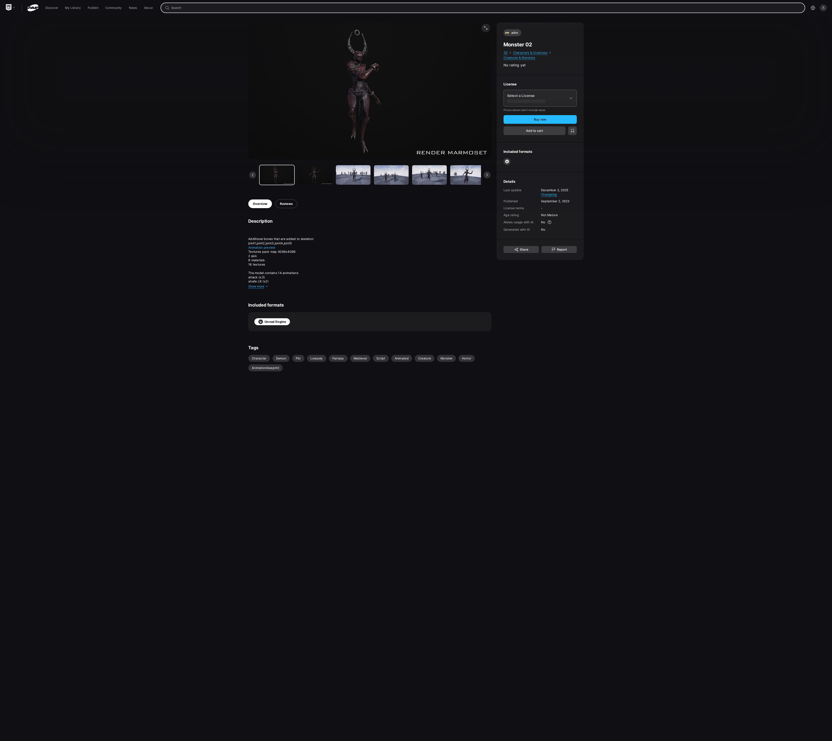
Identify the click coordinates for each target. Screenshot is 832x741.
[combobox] (486, 8)
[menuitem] (52, 7)
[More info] (549, 222)
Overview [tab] (260, 204)
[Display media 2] (353, 175)
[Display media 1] (315, 175)
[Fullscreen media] (485, 28)
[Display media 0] (277, 175)
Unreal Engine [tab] (275, 321)
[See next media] (487, 174)
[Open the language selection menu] (812, 7)
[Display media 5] (467, 175)
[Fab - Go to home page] (32, 7)
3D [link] (506, 52)
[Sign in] (823, 7)
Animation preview (261, 247)
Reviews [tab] (286, 204)
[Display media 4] (429, 175)
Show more (256, 286)
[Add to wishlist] (572, 130)
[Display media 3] (391, 175)
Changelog (549, 194)
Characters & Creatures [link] (530, 52)
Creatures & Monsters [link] (519, 58)
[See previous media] (252, 174)
